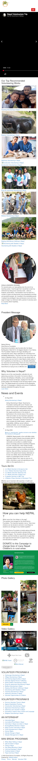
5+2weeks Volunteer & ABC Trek (14, 476)
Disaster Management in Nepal (14, 735)
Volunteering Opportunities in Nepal (15, 679)
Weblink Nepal (13, 757)
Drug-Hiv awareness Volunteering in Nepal (13, 190)
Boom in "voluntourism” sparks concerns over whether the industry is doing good (21, 433)
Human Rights (9, 731)
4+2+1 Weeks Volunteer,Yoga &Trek (15, 471)
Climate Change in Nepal (12, 733)
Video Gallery (8, 629)
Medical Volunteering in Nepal (10, 216)
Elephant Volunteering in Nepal (10, 135)
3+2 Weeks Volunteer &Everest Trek (15, 473)
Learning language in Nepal (13, 749)
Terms (9, 759)
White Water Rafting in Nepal (13, 742)
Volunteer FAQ (22, 759)
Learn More (4, 389)
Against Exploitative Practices (13, 704)
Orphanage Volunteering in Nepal (15, 675)
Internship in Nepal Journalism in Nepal (16, 724)
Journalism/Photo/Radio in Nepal (14, 722)
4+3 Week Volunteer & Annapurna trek (16, 469)
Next (36, 41)
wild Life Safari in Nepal (12, 744)
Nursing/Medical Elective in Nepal (15, 726)
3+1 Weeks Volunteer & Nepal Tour (15, 474)
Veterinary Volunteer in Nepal (13, 693)
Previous (2, 41)
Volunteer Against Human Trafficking (15, 681)
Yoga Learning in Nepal (12, 753)
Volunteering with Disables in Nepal (11, 246)
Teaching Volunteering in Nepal (10, 110)
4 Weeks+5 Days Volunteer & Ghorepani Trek (18, 478)
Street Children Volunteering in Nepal (16, 682)
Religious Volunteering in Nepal (14, 713)
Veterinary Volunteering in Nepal (10, 160)
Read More (4, 303)
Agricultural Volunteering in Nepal (14, 708)
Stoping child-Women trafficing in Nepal (12, 241)
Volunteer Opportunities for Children (15, 695)
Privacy (3, 759)
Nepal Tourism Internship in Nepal (15, 727)
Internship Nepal (10, 720)
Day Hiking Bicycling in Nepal (13, 747)
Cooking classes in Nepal (12, 751)
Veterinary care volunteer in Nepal (15, 709)
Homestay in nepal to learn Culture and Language (19, 711)
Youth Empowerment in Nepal (13, 729)
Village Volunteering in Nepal (13, 677)
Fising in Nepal (9, 745)
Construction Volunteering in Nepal (11, 165)
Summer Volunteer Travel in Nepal (15, 702)
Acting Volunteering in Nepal (13, 400)
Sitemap (14, 759)
